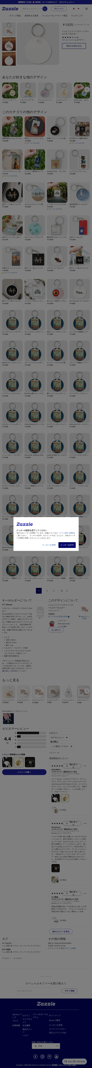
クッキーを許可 (67, 545)
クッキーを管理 (49, 545)
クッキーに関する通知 (65, 533)
